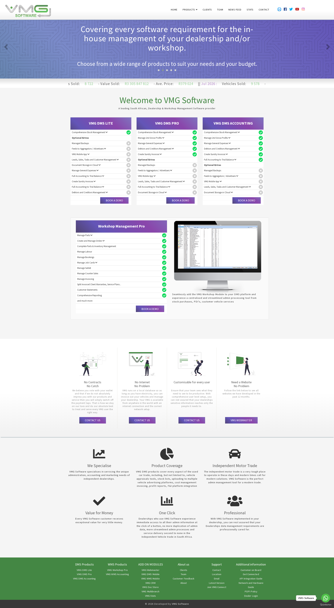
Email (217, 578)
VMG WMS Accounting (117, 574)
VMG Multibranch (150, 591)
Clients (183, 570)
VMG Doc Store (150, 587)
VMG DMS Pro (84, 574)
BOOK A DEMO (114, 200)
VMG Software (180, 603)
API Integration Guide (251, 578)
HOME (174, 7)
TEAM (220, 7)
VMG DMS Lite (84, 570)
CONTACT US (92, 420)
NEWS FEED (234, 7)
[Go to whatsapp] (325, 598)
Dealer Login (251, 595)
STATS (250, 7)
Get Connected (251, 574)
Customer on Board (251, 570)
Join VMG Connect (216, 587)
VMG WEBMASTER (241, 420)
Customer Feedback (183, 578)
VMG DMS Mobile (150, 574)
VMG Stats (150, 595)
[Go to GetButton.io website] (325, 605)
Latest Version (216, 582)
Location (216, 574)
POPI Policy (251, 591)
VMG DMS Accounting (84, 578)
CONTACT (264, 7)
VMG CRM (150, 582)
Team (183, 574)
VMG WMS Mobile (150, 578)
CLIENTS (207, 7)
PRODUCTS (189, 7)
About (183, 582)
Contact (216, 570)
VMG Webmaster (150, 570)
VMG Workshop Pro (117, 570)
